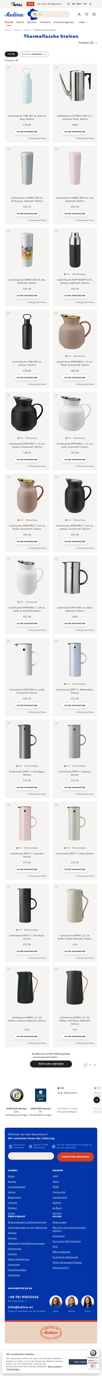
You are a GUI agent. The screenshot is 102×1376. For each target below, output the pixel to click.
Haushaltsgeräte (17, 1187)
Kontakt (12, 1254)
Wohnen (12, 1208)
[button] (51, 54)
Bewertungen (60, 1222)
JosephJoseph (60, 1197)
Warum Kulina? (61, 1268)
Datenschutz (15, 1249)
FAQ (55, 1247)
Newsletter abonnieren (75, 1157)
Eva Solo (57, 1213)
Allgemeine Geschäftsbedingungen (26, 1243)
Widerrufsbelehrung (18, 1259)
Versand (12, 1238)
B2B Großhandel (61, 1252)
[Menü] (97, 1349)
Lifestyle (12, 1203)
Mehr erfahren (54, 1366)
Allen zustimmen (82, 1362)
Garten (12, 1192)
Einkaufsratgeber (17, 1270)
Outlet (11, 1213)
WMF (55, 1176)
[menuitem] (9, 23)
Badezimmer (14, 1197)
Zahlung (12, 1233)
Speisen (12, 1182)
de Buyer (57, 1208)
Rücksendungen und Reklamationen (27, 1222)
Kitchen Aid (59, 1192)
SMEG (56, 1187)
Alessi (56, 1182)
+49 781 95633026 (23, 1297)
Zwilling (57, 1203)
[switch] (93, 1366)
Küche (11, 1176)
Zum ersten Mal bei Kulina (67, 1241)
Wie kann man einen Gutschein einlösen (69, 1229)
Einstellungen (13, 1369)
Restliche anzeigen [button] (51, 1064)
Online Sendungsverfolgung (67, 1263)
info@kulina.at (20, 1307)
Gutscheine (14, 1275)
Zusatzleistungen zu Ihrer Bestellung (27, 1228)
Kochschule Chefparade (65, 1257)
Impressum (14, 1265)
